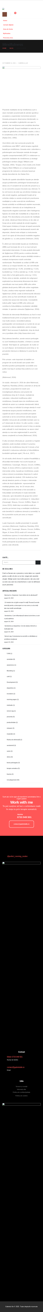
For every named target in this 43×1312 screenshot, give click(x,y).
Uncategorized (11, 780)
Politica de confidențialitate (21, 1092)
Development (11, 682)
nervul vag (10, 711)
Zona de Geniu (8, 29)
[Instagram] (4, 14)
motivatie (10, 705)
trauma (9, 774)
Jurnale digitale (8, 25)
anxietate (10, 659)
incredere (10, 694)
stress (9, 757)
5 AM (8, 653)
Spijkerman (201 (8, 294)
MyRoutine (6, 33)
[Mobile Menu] (4, 5)
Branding (10, 671)
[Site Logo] (9, 10)
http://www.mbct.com (27, 333)
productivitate (11, 722)
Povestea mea (8, 38)
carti (8, 676)
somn (8, 751)
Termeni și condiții (21, 1086)
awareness (10, 665)
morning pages (12, 699)
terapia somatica (12, 768)
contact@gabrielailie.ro (21, 824)
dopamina (10, 688)
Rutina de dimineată (13, 740)
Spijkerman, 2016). (32, 309)
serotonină (10, 745)
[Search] (38, 562)
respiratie (10, 734)
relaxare (9, 728)
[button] (9, 14)
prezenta (10, 717)
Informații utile (21, 1089)
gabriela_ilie (23, 63)
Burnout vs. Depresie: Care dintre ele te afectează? (21, 595)
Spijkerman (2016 (11, 253)
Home (5, 20)
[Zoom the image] (21, 845)
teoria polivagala (12, 763)
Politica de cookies (21, 1096)
